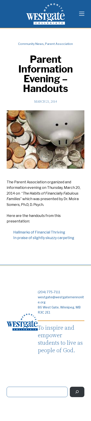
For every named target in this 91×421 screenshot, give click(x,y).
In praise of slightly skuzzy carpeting (43, 238)
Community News (31, 44)
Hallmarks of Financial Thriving (39, 232)
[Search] (77, 392)
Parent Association (59, 44)
